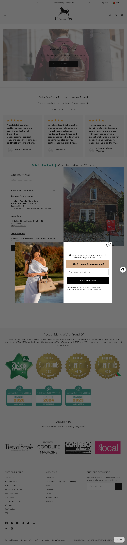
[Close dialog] (109, 245)
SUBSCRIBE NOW (88, 280)
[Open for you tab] (123, 270)
